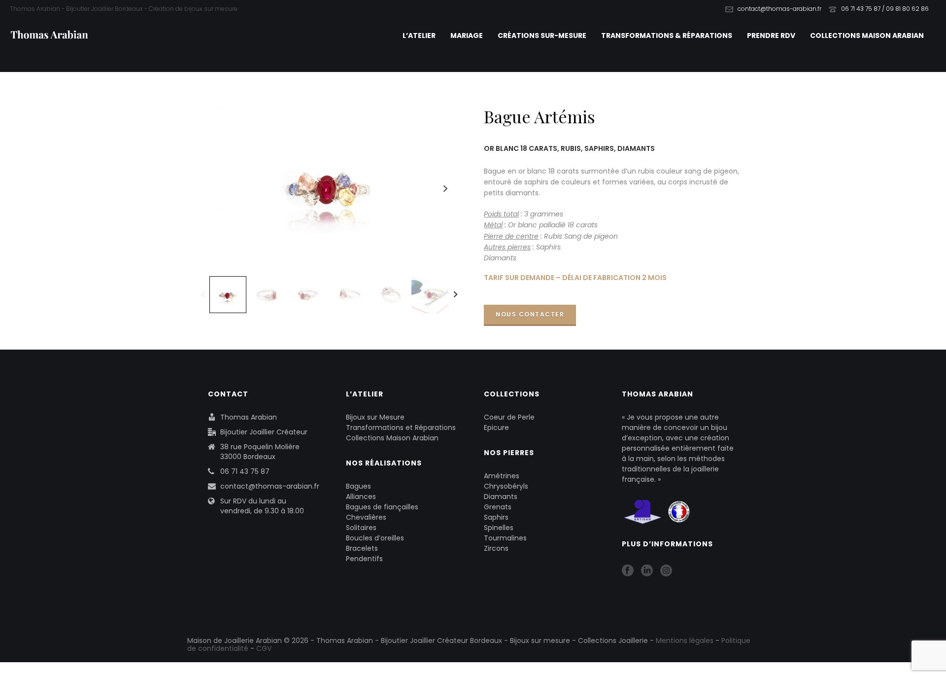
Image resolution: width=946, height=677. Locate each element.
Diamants (500, 496)
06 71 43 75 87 (245, 471)
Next (446, 188)
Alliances (361, 496)
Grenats (497, 507)
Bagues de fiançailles (382, 507)
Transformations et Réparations (401, 427)
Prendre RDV (771, 35)
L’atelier (419, 35)
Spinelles (498, 528)
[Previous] (203, 294)
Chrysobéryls (506, 486)
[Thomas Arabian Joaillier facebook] (628, 571)
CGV (263, 648)
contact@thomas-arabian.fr (779, 8)
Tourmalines (505, 538)
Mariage (466, 35)
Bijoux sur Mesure (375, 417)
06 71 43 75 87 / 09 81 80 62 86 (885, 8)
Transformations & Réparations (666, 35)
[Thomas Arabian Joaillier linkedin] (647, 571)
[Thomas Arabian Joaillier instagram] (666, 571)
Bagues (358, 486)
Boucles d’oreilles (375, 538)
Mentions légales (684, 640)
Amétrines (501, 476)
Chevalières (366, 517)
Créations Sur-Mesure (542, 35)
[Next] (455, 294)
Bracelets (362, 548)
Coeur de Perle (509, 417)
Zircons (496, 548)
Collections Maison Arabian (867, 35)
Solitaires (361, 528)
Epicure (496, 427)
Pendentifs (364, 559)
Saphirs (496, 517)
